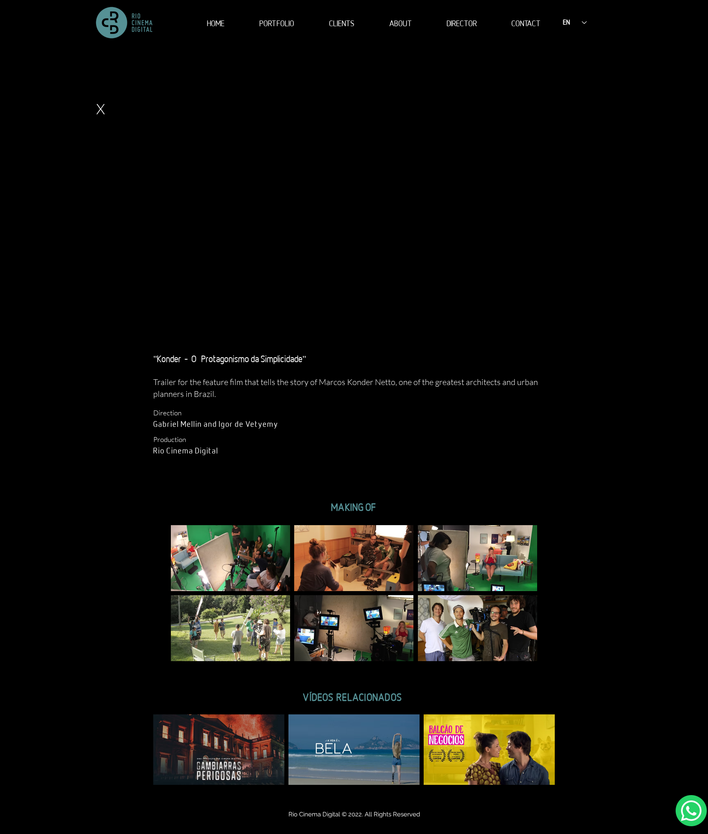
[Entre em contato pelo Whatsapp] (691, 810)
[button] (230, 558)
